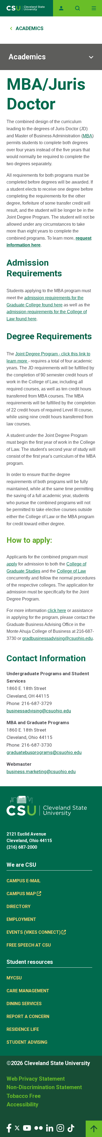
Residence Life (23, 1029)
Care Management (28, 990)
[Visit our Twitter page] (17, 1127)
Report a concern (28, 1016)
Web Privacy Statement (36, 1078)
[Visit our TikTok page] (70, 1127)
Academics (30, 28)
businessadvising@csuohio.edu (39, 710)
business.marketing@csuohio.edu (41, 771)
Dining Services (24, 1003)
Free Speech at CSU (29, 945)
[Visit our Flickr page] (38, 1127)
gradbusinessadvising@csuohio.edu (57, 638)
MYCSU (14, 978)
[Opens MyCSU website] (61, 8)
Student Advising (27, 1042)
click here (57, 610)
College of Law (71, 571)
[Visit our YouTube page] (27, 1127)
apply (12, 564)
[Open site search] (77, 8)
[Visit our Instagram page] (60, 1127)
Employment (21, 919)
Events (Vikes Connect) (34, 932)
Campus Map (21, 893)
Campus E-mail (24, 880)
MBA (87, 136)
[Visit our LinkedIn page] (49, 1127)
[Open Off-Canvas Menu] (94, 8)
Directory (18, 906)
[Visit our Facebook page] (9, 1127)
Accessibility (22, 1104)
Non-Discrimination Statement (44, 1087)
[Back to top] (94, 1129)
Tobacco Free (24, 1096)
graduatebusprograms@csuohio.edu (44, 752)
